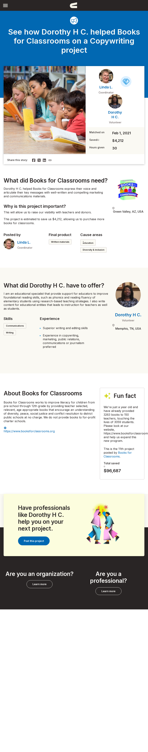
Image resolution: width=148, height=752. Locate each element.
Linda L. (106, 87)
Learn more (39, 584)
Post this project (34, 540)
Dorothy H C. (128, 314)
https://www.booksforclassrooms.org (29, 431)
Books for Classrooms (118, 454)
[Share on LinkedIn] (44, 160)
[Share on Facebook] (33, 160)
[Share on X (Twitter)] (39, 160)
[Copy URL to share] (50, 160)
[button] (5, 5)
